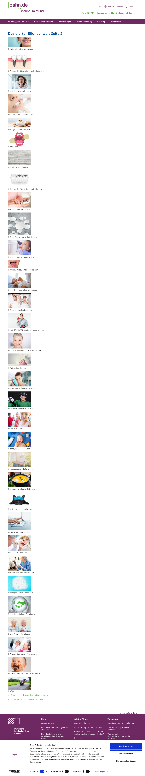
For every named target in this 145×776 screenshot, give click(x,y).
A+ (100, 6)
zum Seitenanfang (129, 713)
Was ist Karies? (47, 723)
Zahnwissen (116, 21)
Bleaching (78, 738)
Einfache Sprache (115, 6)
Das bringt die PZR (82, 723)
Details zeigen (99, 771)
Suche (130, 6)
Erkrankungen (65, 21)
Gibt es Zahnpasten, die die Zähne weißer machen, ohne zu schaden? (89, 732)
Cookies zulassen (126, 746)
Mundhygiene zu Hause (18, 21)
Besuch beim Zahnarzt (43, 21)
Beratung (101, 21)
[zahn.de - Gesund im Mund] (34, 7)
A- (97, 7)
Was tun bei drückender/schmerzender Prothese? (119, 736)
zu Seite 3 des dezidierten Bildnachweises (25, 699)
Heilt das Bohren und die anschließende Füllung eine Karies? (52, 736)
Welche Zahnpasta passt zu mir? (88, 727)
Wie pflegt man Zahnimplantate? (121, 723)
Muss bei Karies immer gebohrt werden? (54, 728)
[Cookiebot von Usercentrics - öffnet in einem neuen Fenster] (15, 771)
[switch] (65, 771)
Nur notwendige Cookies (126, 761)
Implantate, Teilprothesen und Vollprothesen (120, 728)
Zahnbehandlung (84, 21)
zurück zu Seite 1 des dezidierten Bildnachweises (28, 695)
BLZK (90, 13)
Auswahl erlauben (126, 754)
